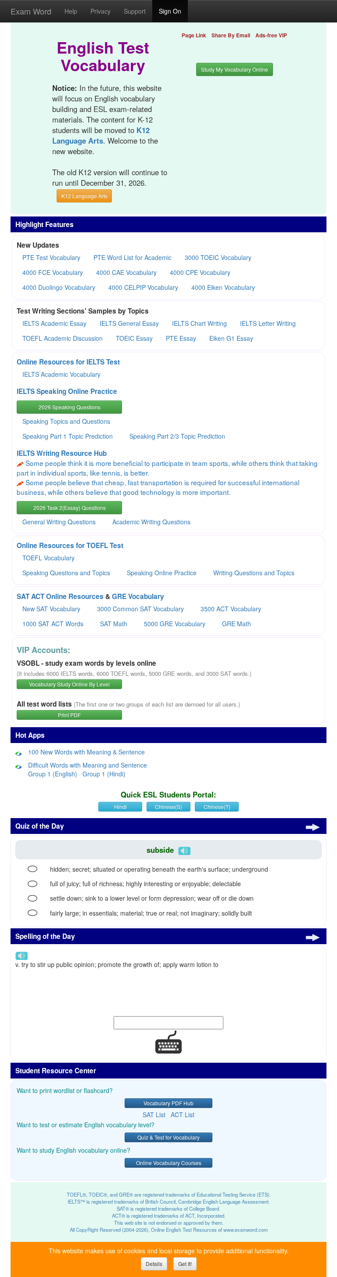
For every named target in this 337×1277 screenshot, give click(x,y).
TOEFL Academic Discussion (62, 338)
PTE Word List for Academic (132, 257)
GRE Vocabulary (138, 596)
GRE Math (236, 623)
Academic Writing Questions (151, 521)
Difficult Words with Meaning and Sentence (87, 765)
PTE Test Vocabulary (51, 257)
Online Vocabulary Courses (168, 1162)
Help (71, 11)
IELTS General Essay (129, 323)
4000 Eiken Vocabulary (223, 287)
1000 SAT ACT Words (52, 623)
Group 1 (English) (52, 773)
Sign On (170, 11)
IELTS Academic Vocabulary (61, 374)
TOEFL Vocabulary (48, 557)
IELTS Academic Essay (54, 323)
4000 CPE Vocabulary (200, 272)
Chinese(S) (168, 806)
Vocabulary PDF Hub (168, 1103)
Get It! (185, 1263)
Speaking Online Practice (162, 572)
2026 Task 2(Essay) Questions (69, 507)
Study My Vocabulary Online (234, 69)
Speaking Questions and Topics (66, 572)
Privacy (100, 11)
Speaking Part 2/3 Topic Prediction (177, 436)
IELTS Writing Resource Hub (62, 453)
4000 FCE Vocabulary (52, 272)
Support (135, 11)
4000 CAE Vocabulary (126, 272)
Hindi (120, 806)
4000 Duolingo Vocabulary (58, 287)
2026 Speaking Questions (69, 407)
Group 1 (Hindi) (103, 773)
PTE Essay (181, 338)
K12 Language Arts (84, 195)
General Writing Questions (59, 521)
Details (154, 1263)
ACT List (182, 1114)
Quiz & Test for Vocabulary (168, 1137)
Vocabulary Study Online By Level (69, 684)
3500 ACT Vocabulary (231, 608)
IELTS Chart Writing (199, 323)
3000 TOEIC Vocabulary (218, 257)
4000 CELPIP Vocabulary (143, 287)
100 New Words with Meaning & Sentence (86, 751)
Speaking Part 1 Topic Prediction (67, 436)
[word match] (32, 869)
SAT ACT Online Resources (60, 596)
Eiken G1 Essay (231, 338)
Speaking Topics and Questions (66, 421)
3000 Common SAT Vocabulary (140, 608)
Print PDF (69, 714)
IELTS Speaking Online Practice (67, 391)
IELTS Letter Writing (268, 323)
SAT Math (113, 623)
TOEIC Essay (134, 338)
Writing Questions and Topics (253, 572)
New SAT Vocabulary (51, 608)
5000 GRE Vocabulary (174, 623)
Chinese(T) (217, 806)
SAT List (154, 1114)
